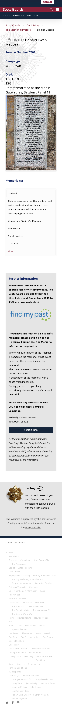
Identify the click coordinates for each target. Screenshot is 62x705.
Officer (42, 625)
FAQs (42, 591)
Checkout (33, 587)
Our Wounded (35, 652)
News (38, 633)
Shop (11, 664)
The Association (19, 564)
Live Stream (14, 633)
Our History (33, 25)
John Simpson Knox (20, 691)
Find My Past (14, 594)
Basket (12, 567)
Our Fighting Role (16, 641)
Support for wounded (21, 583)
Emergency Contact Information (23, 591)
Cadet (19, 625)
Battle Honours (25, 567)
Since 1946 (39, 602)
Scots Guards (13, 9)
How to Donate (24, 617)
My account (27, 633)
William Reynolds (19, 698)
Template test (34, 664)
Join (10, 621)
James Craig (31, 683)
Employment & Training (19, 575)
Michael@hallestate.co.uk (22, 417)
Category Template (17, 587)
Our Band (13, 637)
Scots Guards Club (42, 560)
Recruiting (28, 656)
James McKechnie (19, 687)
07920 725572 (19, 421)
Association (14, 556)
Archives (9, 552)
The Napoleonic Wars (42, 610)
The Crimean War (35, 606)
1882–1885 (27, 602)
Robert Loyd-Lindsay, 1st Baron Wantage (30, 694)
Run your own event (45, 656)
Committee (25, 560)
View (10, 251)
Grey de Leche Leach (45, 679)
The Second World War (22, 614)
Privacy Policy (15, 656)
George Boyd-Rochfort (22, 679)
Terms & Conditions (18, 668)
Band (11, 625)
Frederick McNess (31, 675)
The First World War (21, 610)
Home (11, 617)
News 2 (47, 633)
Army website (33, 527)
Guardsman (30, 625)
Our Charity (48, 637)
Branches (13, 560)
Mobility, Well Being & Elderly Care (27, 579)
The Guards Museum (18, 648)
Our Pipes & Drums (17, 652)
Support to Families (43, 583)
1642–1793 (14, 602)
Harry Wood (17, 683)
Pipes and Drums (19, 629)
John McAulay (36, 687)
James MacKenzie (47, 683)
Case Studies (14, 571)
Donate (47, 2)
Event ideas (41, 660)
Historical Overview (17, 598)
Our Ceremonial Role (30, 637)
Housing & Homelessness (44, 575)
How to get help (41, 617)
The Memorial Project (18, 29)
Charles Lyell (14, 675)
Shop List (21, 664)
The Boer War (18, 606)
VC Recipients (15, 671)
